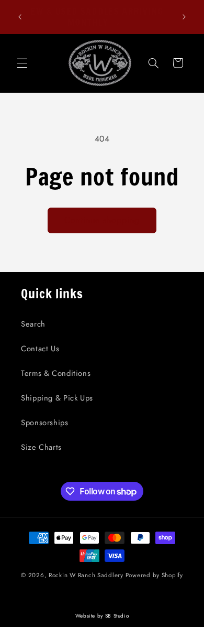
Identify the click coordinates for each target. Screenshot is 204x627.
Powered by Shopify (154, 575)
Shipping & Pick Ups (57, 398)
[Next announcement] (184, 16)
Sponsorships (45, 422)
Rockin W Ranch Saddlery (86, 575)
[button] (22, 63)
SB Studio (117, 616)
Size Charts (41, 447)
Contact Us (40, 348)
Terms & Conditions (55, 373)
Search (33, 324)
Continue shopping (102, 220)
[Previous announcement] (19, 16)
